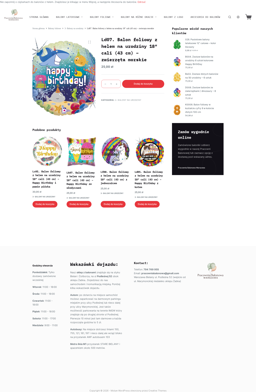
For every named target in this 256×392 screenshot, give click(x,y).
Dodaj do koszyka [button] (45, 204)
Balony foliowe (100, 16)
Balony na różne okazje (137, 16)
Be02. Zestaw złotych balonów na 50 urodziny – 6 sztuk (201, 76)
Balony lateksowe (68, 16)
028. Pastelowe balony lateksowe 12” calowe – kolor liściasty (200, 43)
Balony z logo (173, 16)
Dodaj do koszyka (143, 83)
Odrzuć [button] (141, 1)
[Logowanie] (238, 17)
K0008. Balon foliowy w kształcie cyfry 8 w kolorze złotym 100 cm (199, 108)
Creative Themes (157, 390)
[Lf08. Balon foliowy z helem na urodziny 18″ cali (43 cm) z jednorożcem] (115, 151)
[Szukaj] (229, 17)
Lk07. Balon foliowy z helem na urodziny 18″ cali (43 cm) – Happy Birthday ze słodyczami (81, 180)
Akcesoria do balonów (205, 16)
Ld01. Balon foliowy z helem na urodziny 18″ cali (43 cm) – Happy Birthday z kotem (149, 179)
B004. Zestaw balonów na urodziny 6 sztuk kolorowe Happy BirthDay (199, 60)
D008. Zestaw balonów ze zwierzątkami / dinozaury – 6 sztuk (200, 91)
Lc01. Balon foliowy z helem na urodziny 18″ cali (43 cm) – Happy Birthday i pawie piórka (46, 179)
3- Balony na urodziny (128, 100)
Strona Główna (39, 16)
